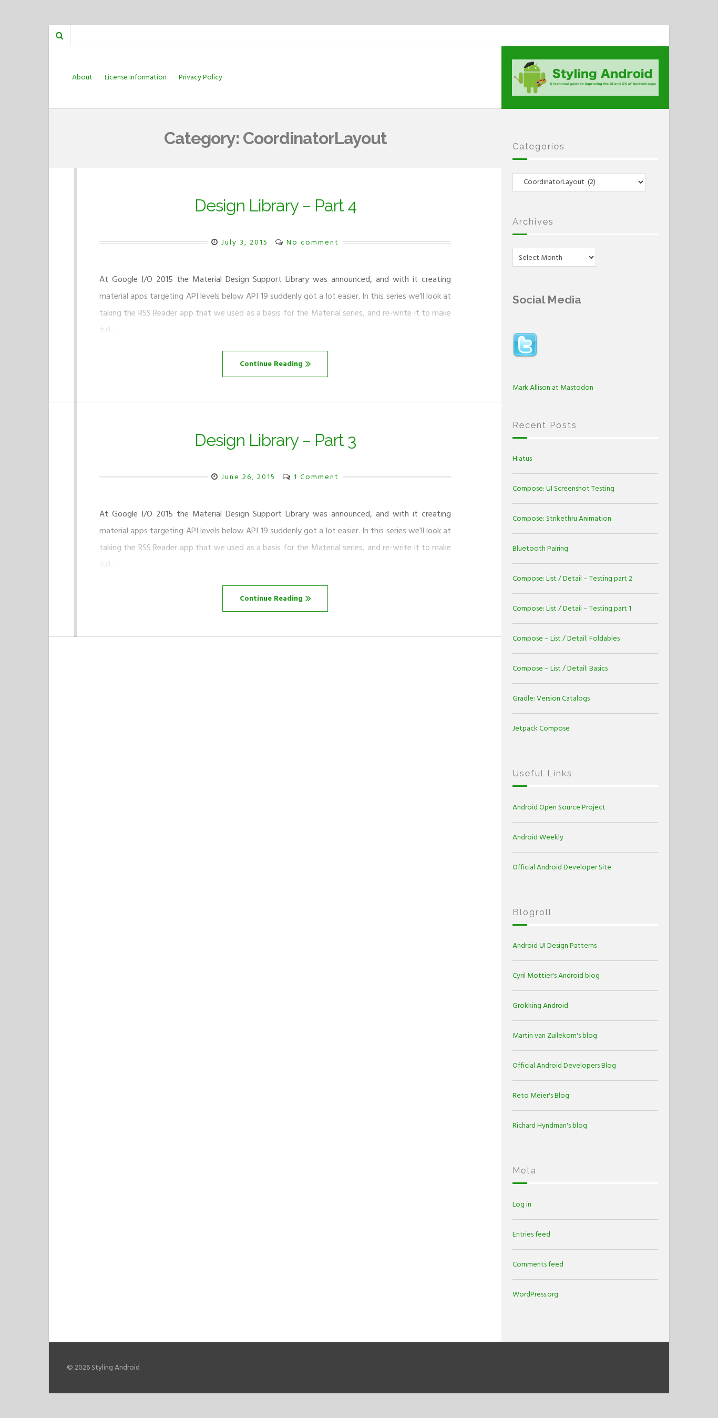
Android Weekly (537, 837)
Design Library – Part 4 (275, 205)
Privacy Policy (200, 77)
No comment (312, 242)
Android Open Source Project (559, 807)
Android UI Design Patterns (554, 945)
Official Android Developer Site (561, 867)
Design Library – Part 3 (275, 440)
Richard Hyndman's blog (549, 1125)
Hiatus (522, 458)
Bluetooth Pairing (540, 548)
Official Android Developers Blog (564, 1065)
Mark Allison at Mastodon (552, 387)
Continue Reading (271, 364)
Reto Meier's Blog (540, 1095)
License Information (136, 77)
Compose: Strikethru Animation (561, 518)
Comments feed (537, 1264)
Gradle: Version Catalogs (551, 698)
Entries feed (531, 1234)
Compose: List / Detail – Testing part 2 (572, 578)
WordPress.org (535, 1294)
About (82, 77)
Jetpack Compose (541, 728)
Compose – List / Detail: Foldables (566, 638)
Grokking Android (540, 1005)
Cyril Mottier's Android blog (556, 975)
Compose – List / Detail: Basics (560, 668)
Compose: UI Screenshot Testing (563, 488)
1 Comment (316, 477)
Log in (521, 1204)
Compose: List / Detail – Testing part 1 (571, 608)
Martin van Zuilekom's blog (554, 1035)
